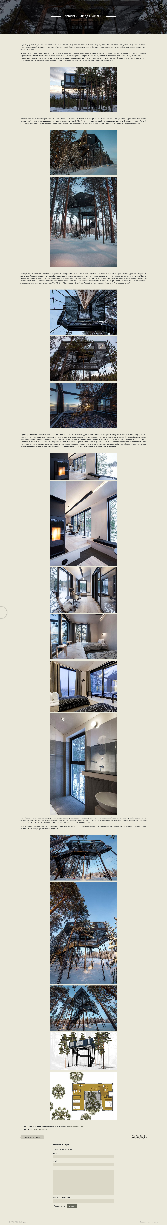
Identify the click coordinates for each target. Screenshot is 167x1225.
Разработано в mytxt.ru (149, 1222)
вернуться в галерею (32, 1137)
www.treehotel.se (40, 1129)
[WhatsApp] (141, 1137)
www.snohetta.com (75, 1126)
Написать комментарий (63, 1149)
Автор (55, 1153)
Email (55, 1161)
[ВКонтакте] (133, 1137)
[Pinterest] (145, 1137)
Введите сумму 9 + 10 (61, 1197)
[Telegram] (137, 1137)
